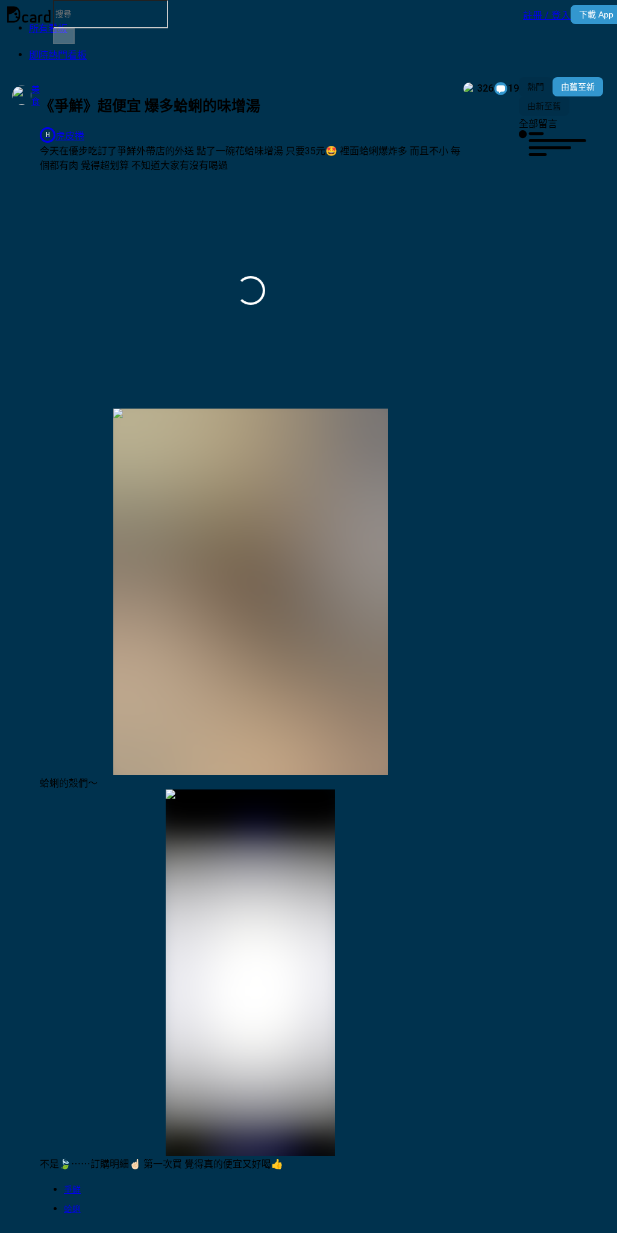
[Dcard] (29, 14)
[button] (547, 14)
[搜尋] (64, 36)
